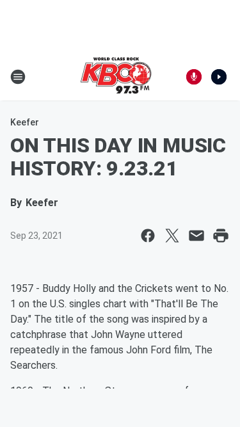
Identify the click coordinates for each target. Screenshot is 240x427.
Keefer (24, 122)
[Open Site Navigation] (18, 77)
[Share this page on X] (172, 236)
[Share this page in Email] (196, 236)
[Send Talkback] (194, 77)
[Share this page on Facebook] (148, 236)
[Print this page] (221, 236)
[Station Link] (115, 76)
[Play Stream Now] (219, 77)
